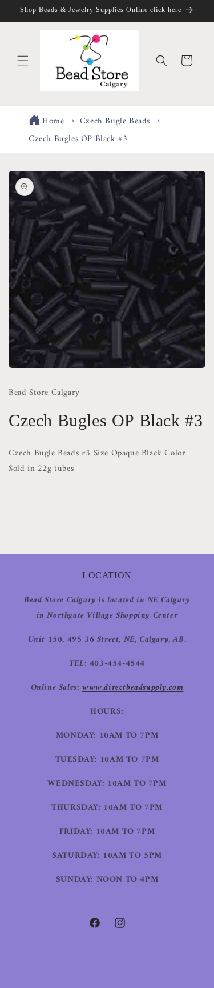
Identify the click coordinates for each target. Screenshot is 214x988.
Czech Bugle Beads (115, 121)
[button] (22, 60)
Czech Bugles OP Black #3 (78, 139)
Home (53, 121)
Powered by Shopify (148, 978)
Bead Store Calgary (90, 978)
